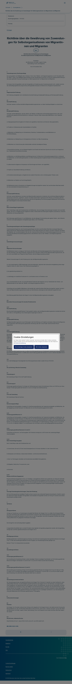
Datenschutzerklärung (20, 343)
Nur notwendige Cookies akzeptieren (23, 347)
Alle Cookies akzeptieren (41, 347)
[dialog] (36, 342)
